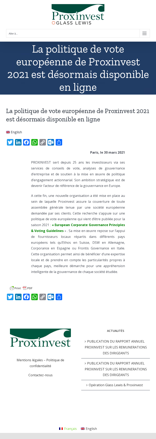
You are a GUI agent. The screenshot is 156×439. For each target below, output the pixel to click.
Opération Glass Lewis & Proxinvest (116, 385)
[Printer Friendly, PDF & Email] (21, 288)
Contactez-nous (40, 375)
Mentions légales (30, 360)
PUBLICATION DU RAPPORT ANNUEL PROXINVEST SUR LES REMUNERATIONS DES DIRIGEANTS (116, 347)
